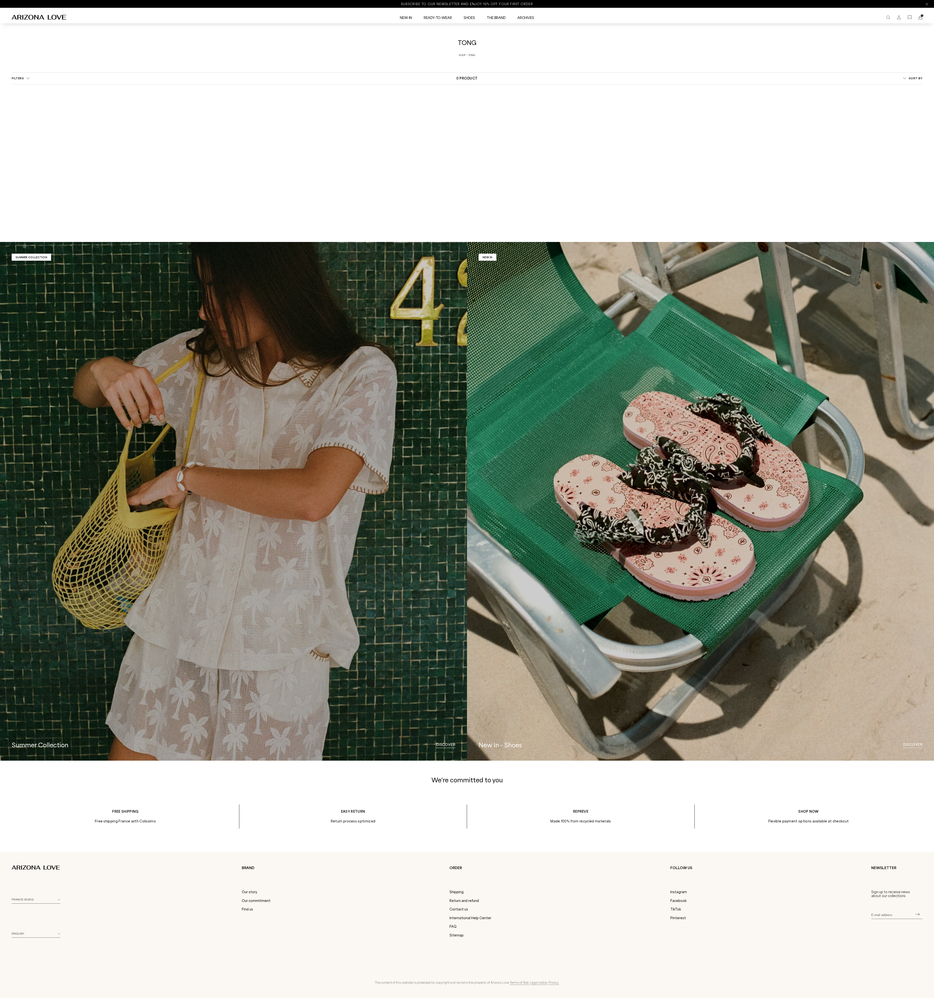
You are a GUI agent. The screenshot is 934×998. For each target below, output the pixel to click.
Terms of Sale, (519, 982)
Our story (249, 892)
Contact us (458, 909)
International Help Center (470, 918)
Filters (18, 78)
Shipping (456, 892)
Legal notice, (539, 982)
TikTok (675, 909)
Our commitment (256, 901)
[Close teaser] (75, 984)
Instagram (678, 892)
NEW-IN (406, 18)
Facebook (678, 901)
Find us (247, 909)
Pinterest (678, 918)
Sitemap (456, 935)
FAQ (453, 926)
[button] (39, 992)
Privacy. (553, 982)
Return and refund (464, 901)
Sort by (915, 78)
